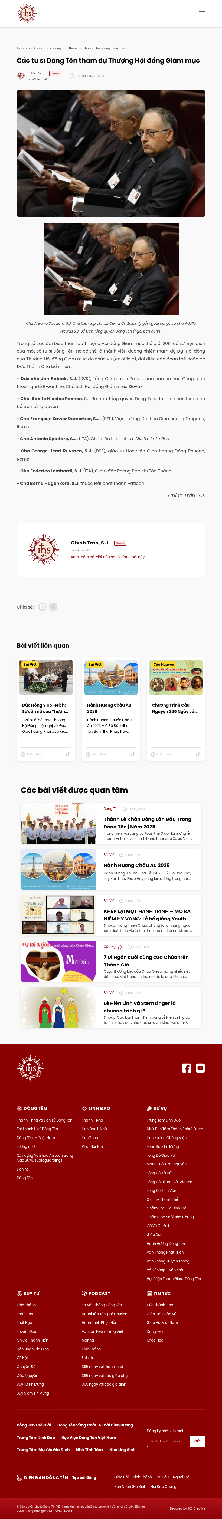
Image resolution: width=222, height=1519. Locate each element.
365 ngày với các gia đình (104, 1384)
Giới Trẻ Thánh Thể (162, 1199)
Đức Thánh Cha (160, 1305)
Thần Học (25, 1313)
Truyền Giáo (27, 1331)
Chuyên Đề (26, 1366)
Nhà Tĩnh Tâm (89, 1449)
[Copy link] (53, 607)
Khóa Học (155, 1340)
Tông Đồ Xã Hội (159, 1173)
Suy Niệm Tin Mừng (33, 1393)
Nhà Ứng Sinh (122, 1449)
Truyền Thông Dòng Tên (102, 1305)
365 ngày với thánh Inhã (102, 1366)
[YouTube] (200, 1068)
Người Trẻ (181, 1477)
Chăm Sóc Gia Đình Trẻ (166, 1208)
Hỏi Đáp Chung (164, 1486)
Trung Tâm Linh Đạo (164, 1120)
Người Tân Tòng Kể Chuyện (104, 1313)
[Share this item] (68, 754)
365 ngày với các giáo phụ (105, 1375)
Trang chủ (24, 48)
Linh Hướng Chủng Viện (167, 1137)
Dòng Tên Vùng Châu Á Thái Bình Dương (95, 1425)
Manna (88, 1340)
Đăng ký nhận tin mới (165, 1430)
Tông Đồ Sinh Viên (162, 1190)
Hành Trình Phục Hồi (99, 1322)
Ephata (88, 1357)
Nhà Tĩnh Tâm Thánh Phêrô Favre (175, 1128)
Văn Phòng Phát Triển (165, 1252)
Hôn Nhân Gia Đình (33, 1349)
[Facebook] (186, 1068)
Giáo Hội (121, 1477)
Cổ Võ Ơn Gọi (158, 1225)
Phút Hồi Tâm (93, 1146)
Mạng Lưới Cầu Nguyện (167, 1164)
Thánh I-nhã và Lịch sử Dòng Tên (44, 1120)
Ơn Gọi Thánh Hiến (32, 1340)
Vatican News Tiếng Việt (102, 1331)
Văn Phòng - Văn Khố (165, 1269)
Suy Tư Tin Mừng (30, 1384)
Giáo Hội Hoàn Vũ (161, 1313)
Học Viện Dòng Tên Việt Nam (88, 1437)
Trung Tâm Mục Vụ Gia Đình (43, 1449)
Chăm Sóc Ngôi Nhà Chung (170, 1217)
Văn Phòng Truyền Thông (168, 1261)
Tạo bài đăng (84, 1477)
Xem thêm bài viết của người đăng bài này (108, 556)
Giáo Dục (154, 1234)
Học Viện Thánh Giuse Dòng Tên (174, 1278)
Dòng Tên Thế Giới (34, 1425)
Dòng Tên (25, 1177)
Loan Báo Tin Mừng (163, 1146)
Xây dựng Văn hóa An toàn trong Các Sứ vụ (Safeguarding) (45, 1158)
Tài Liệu (162, 1477)
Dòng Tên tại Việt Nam (36, 1137)
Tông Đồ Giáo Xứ (161, 1155)
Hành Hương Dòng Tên (166, 1243)
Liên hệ (23, 1169)
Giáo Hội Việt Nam (162, 1322)
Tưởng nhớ (26, 1146)
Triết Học (24, 1322)
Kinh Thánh (26, 1305)
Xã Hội (22, 1357)
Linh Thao (90, 1137)
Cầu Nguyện (27, 1375)
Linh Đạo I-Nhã (94, 1128)
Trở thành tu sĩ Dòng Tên (37, 1128)
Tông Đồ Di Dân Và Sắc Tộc (169, 1181)
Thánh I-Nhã (92, 1120)
